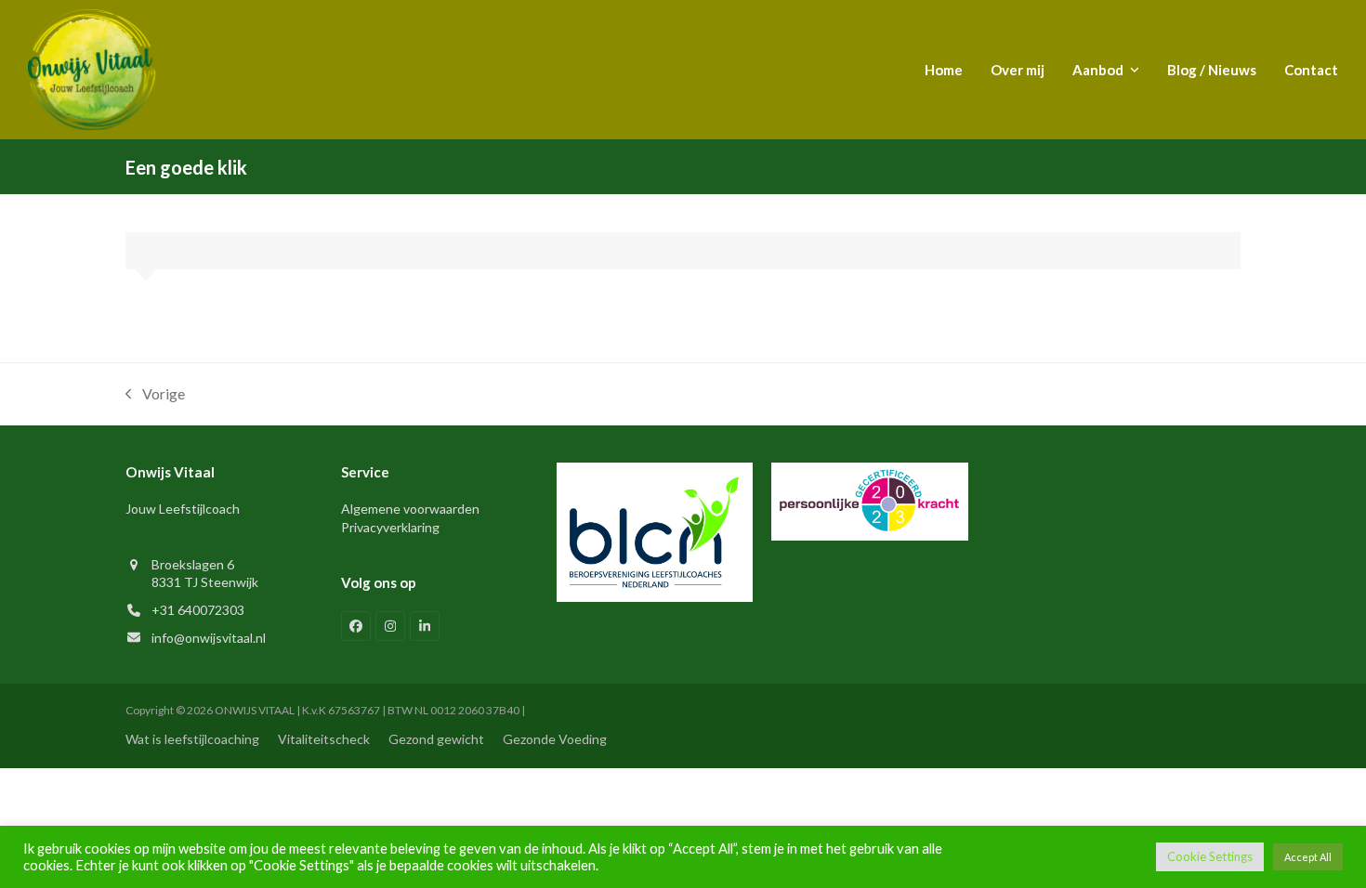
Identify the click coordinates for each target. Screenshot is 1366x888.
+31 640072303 (197, 610)
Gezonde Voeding (555, 739)
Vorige (155, 395)
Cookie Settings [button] (1210, 856)
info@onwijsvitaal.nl (208, 638)
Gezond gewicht (436, 739)
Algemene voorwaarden (410, 508)
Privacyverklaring (390, 527)
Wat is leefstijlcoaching (192, 739)
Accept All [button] (1308, 857)
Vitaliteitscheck (324, 739)
